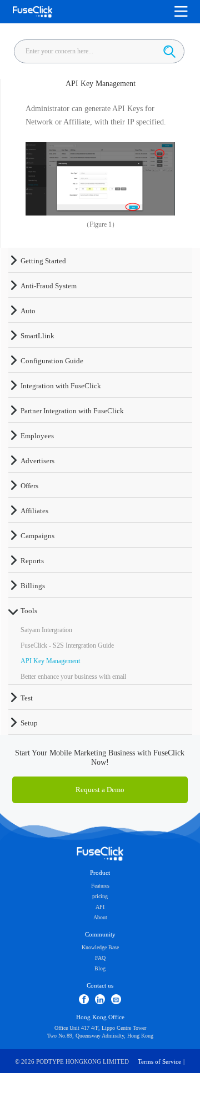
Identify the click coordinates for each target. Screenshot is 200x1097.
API (100, 907)
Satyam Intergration (46, 630)
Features (100, 886)
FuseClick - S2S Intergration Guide (67, 645)
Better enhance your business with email (73, 676)
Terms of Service (159, 1062)
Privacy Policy (99, 1086)
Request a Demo (100, 789)
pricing (100, 896)
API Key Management (50, 661)
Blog (100, 968)
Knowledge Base (100, 947)
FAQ (100, 958)
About (100, 917)
